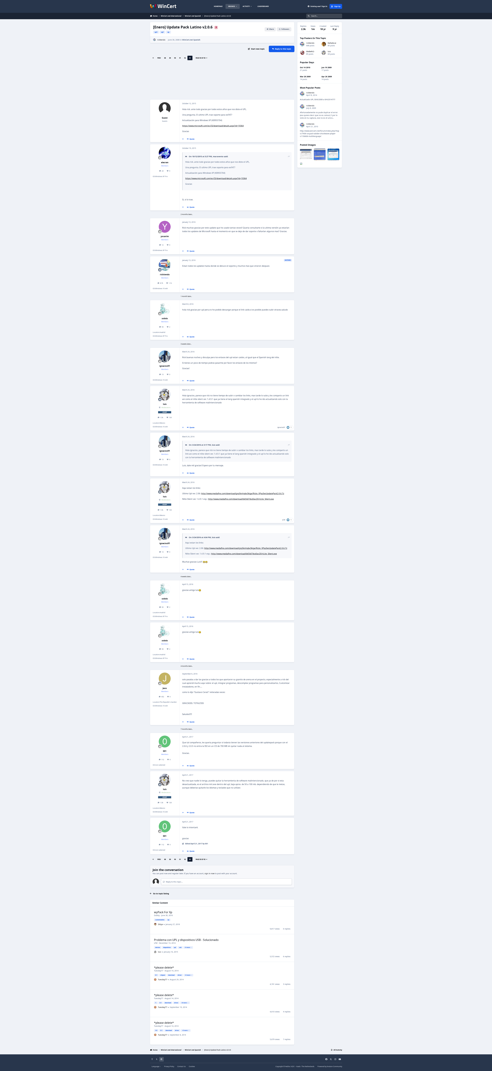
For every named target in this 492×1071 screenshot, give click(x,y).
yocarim (165, 236)
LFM (155, 943)
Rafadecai (332, 43)
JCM (283, 520)
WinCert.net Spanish (191, 40)
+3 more (187, 947)
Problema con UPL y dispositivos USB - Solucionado (186, 940)
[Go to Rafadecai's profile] (323, 44)
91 (180, 58)
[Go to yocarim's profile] (165, 227)
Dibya (160, 924)
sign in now (209, 873)
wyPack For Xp (163, 912)
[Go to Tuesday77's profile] (155, 979)
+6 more (184, 1003)
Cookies (192, 1066)
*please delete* (164, 967)
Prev (159, 58)
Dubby (157, 915)
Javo (165, 688)
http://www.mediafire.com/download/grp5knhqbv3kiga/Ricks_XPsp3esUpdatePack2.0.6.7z (242, 493)
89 (170, 58)
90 (175, 58)
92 (185, 58)
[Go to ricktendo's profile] (154, 39)
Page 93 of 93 (200, 58)
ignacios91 (164, 366)
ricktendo (161, 40)
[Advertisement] (222, 80)
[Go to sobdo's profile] (165, 309)
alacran (164, 162)
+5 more (187, 975)
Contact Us (181, 1066)
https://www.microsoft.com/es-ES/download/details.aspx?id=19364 (213, 125)
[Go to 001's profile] (165, 742)
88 (165, 58)
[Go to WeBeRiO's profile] (302, 52)
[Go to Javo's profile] (165, 679)
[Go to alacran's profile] (165, 153)
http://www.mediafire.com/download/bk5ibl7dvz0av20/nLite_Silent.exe (241, 499)
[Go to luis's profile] (165, 395)
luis (165, 404)
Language (156, 1066)
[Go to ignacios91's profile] (165, 356)
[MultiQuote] (183, 139)
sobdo (165, 318)
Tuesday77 (158, 970)
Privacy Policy (169, 1066)
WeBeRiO (310, 51)
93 (190, 58)
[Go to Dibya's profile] (155, 924)
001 (164, 751)
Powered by (329, 1066)
